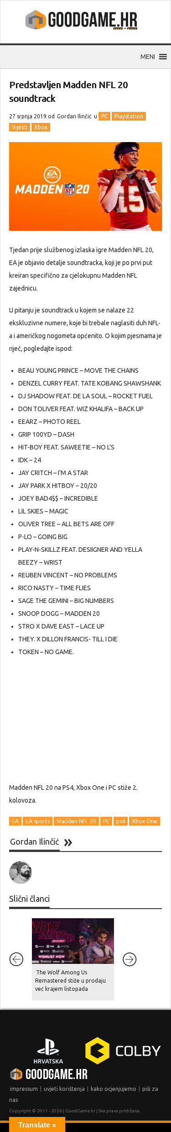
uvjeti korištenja (64, 1089)
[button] (147, 56)
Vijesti (19, 127)
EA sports (38, 821)
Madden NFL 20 (76, 821)
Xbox (40, 127)
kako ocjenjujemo (113, 1089)
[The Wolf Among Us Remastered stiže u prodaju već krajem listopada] (73, 941)
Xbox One (144, 821)
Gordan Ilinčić (74, 116)
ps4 (120, 821)
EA (15, 821)
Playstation (128, 116)
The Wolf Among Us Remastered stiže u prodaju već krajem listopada (70, 980)
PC (104, 116)
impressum (24, 1089)
